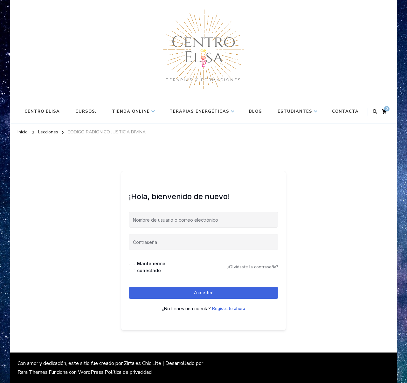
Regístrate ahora (228, 309)
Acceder (203, 293)
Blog (255, 111)
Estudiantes (295, 111)
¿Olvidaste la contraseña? (252, 267)
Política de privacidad (128, 372)
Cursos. (85, 111)
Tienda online (131, 111)
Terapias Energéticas (199, 111)
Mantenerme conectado (151, 267)
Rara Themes (32, 372)
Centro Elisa (42, 111)
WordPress (91, 372)
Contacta (345, 111)
